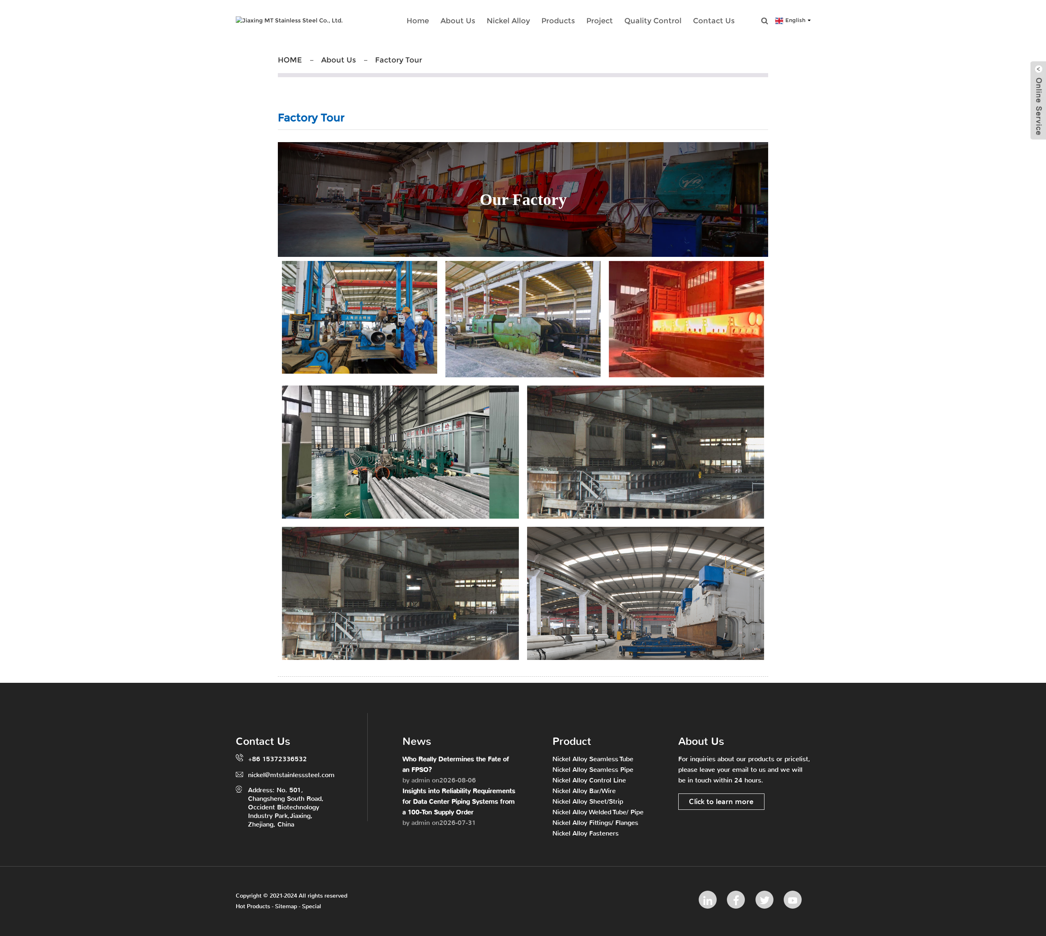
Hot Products (253, 906)
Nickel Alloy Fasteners (585, 833)
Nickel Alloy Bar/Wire (584, 791)
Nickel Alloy (508, 20)
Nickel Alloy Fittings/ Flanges (595, 822)
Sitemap (286, 906)
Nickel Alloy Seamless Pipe (592, 769)
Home (418, 20)
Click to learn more (721, 802)
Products (558, 20)
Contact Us (714, 20)
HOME (290, 60)
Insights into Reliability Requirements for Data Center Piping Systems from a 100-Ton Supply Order (458, 801)
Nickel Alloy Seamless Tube (592, 759)
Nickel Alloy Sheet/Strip (587, 801)
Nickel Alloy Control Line (589, 780)
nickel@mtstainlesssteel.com (291, 775)
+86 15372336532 (277, 759)
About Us (457, 20)
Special (311, 906)
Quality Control (653, 20)
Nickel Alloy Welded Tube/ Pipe (598, 812)
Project (599, 20)
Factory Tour (398, 60)
